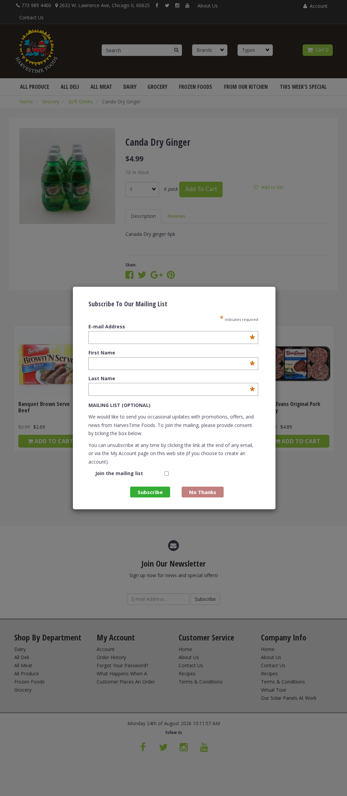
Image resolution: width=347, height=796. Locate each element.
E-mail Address (171, 326)
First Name (171, 352)
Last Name (171, 378)
